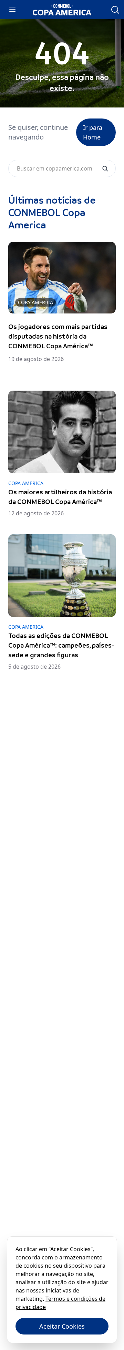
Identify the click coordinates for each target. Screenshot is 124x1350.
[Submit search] (105, 168)
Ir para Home (92, 132)
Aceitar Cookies (62, 1326)
